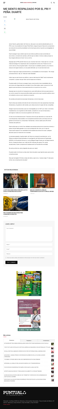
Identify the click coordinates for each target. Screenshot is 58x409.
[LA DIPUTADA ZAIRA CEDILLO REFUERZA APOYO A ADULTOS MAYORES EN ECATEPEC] (15, 180)
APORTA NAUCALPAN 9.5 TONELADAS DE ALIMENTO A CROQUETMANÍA (23, 371)
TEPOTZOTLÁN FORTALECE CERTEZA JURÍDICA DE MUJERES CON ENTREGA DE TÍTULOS (27, 347)
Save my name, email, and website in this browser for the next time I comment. (26, 257)
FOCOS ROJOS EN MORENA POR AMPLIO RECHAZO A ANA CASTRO (21, 367)
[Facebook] (4, 21)
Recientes (11, 340)
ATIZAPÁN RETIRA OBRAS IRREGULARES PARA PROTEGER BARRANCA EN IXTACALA (26, 343)
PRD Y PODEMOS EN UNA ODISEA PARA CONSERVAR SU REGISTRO (13, 213)
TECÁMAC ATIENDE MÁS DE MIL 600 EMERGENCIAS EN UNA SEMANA (22, 359)
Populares (29, 340)
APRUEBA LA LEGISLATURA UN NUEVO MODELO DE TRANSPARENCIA (22, 363)
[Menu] (4, 2)
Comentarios (46, 340)
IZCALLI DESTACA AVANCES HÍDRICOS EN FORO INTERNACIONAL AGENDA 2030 (25, 351)
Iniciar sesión (6, 404)
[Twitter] (4, 24)
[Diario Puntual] (29, 2)
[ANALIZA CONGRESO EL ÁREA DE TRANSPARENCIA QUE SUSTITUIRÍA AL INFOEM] (42, 180)
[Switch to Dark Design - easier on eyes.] (51, 2)
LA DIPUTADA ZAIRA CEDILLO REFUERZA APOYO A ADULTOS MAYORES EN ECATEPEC (15, 190)
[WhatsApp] (4, 32)
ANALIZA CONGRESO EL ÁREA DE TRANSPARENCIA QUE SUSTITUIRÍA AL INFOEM (42, 190)
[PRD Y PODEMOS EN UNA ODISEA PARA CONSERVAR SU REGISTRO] (15, 203)
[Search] (54, 2)
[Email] (4, 28)
